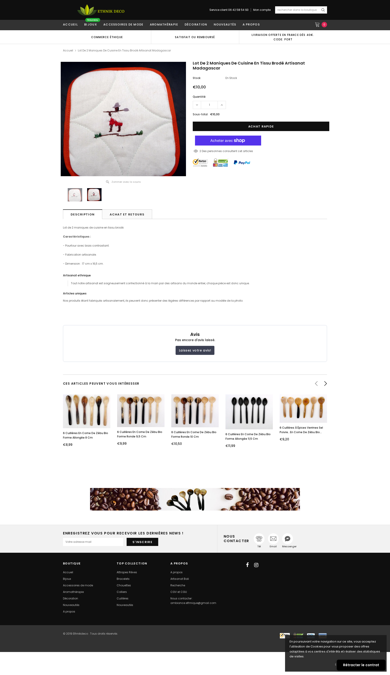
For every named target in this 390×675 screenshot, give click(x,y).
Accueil (68, 50)
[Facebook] (247, 564)
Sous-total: (200, 114)
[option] (107, 37)
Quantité (199, 97)
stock (196, 78)
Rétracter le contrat (361, 665)
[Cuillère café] (195, 499)
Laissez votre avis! (195, 350)
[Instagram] (256, 564)
